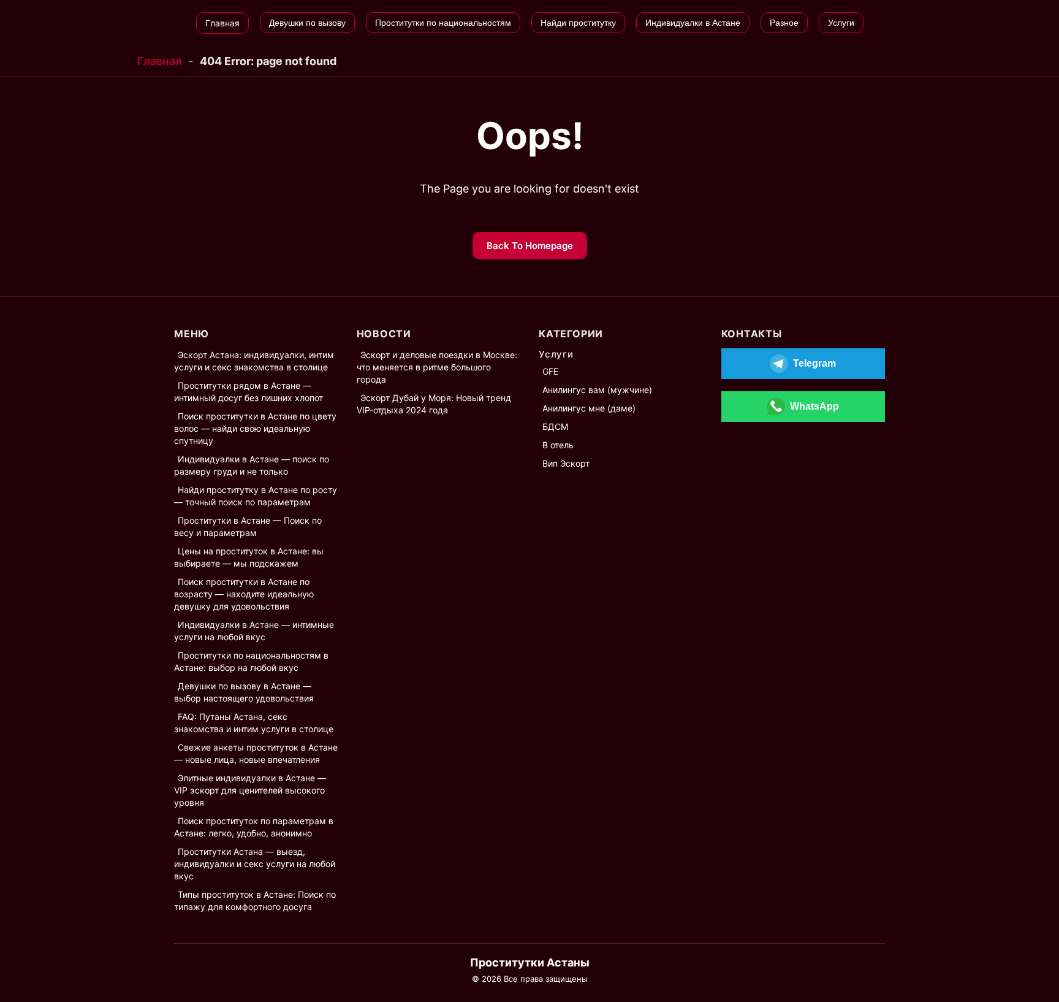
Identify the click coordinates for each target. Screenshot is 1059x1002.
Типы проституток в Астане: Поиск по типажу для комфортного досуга (255, 900)
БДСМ (555, 426)
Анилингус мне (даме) (589, 408)
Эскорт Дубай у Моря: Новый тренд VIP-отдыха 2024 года (434, 403)
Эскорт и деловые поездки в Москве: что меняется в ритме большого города (437, 367)
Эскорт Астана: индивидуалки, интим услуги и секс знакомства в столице (254, 361)
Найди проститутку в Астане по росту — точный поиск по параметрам (255, 495)
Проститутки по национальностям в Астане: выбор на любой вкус (251, 661)
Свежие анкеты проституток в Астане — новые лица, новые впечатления (256, 753)
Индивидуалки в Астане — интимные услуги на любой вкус (254, 630)
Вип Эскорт (566, 463)
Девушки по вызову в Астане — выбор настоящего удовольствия (244, 692)
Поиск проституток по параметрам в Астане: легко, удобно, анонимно (253, 827)
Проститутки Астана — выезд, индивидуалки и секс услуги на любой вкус (254, 863)
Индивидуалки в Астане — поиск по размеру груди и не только (251, 465)
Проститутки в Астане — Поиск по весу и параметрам (248, 526)
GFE (550, 371)
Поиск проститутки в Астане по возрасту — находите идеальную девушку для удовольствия (244, 593)
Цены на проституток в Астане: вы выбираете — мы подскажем (249, 557)
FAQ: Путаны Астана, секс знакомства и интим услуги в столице (253, 722)
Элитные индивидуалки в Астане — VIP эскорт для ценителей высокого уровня (250, 790)
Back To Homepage (530, 245)
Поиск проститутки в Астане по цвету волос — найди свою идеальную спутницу (255, 428)
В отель (558, 445)
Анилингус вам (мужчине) (597, 389)
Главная (159, 61)
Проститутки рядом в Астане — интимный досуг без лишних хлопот (248, 391)
